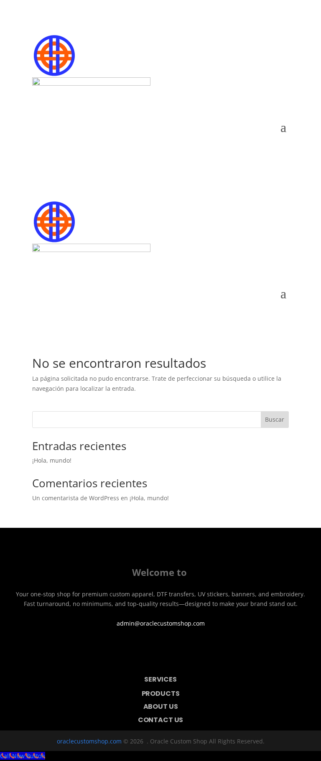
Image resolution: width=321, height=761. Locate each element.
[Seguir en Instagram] (43, 645)
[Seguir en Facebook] (20, 645)
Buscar (274, 419)
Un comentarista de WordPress (75, 498)
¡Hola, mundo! (51, 460)
